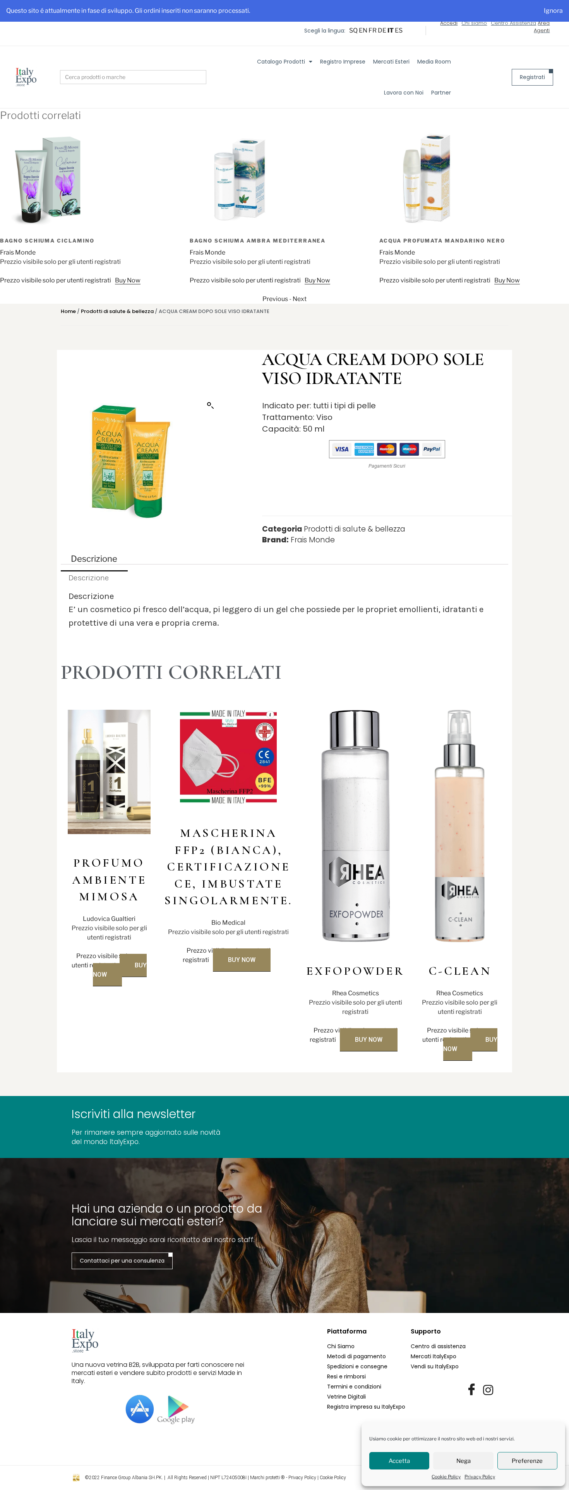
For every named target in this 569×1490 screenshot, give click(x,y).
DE (382, 30)
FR (372, 30)
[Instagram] (488, 1390)
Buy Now (128, 280)
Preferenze (527, 1460)
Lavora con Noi (403, 92)
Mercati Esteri (391, 61)
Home (68, 311)
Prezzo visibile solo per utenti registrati (55, 280)
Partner (441, 92)
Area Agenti (542, 26)
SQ (353, 30)
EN (363, 30)
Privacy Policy (479, 1477)
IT (390, 30)
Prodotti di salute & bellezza (117, 311)
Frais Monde (18, 252)
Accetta (399, 1460)
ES (399, 30)
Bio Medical (228, 922)
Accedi (449, 23)
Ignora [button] (553, 10)
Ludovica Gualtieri (109, 918)
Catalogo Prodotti (281, 61)
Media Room (434, 61)
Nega (463, 1460)
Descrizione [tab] (94, 559)
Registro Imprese (342, 61)
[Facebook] (471, 1390)
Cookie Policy (446, 1477)
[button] (211, 406)
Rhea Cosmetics (355, 993)
